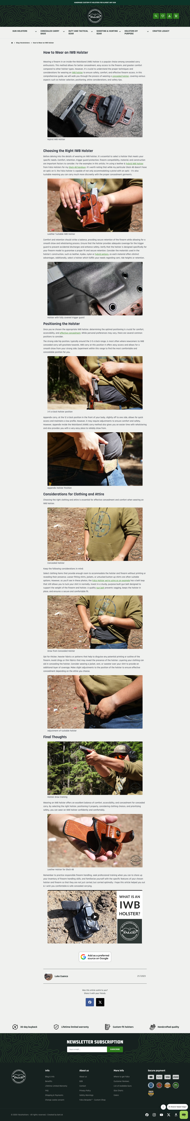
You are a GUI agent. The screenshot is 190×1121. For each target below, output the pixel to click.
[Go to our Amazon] (176, 1115)
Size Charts (118, 1090)
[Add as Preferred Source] (95, 956)
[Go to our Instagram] (154, 1115)
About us (83, 1076)
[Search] (156, 16)
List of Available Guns (123, 1086)
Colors (116, 1095)
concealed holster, (120, 76)
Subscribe (115, 1049)
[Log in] (169, 16)
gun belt (100, 587)
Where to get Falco (122, 1076)
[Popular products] (163, 16)
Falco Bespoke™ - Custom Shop (92, 1100)
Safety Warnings (86, 1095)
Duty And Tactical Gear (78, 32)
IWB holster (77, 72)
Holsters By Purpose (131, 32)
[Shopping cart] (176, 16)
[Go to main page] (12, 43)
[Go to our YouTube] (161, 1115)
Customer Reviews (121, 1081)
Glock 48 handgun (77, 167)
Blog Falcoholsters (23, 43)
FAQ (46, 1090)
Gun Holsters (20, 31)
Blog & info (49, 1076)
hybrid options (102, 254)
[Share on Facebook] (90, 1002)
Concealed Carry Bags (50, 32)
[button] (95, 916)
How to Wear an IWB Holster (43, 43)
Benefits (48, 1081)
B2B (81, 1081)
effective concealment (70, 333)
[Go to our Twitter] (169, 1115)
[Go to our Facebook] (147, 1115)
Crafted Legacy (161, 31)
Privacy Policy (85, 1090)
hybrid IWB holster (134, 163)
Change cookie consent (54, 1100)
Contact (82, 1086)
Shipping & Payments (54, 1095)
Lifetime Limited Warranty (56, 1086)
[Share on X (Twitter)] (100, 1002)
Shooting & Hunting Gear (107, 32)
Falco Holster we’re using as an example (111, 580)
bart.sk (60, 1114)
